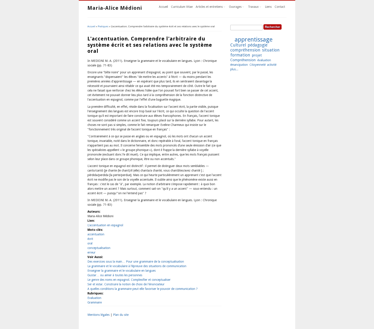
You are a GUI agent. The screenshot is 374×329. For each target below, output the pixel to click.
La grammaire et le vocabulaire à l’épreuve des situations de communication (136, 266)
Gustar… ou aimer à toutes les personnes (114, 275)
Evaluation (94, 298)
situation (271, 50)
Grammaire (94, 302)
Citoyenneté (258, 64)
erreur (91, 252)
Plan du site (121, 314)
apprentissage (253, 39)
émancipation (239, 64)
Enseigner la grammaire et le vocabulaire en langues (121, 270)
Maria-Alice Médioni (114, 8)
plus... (234, 69)
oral (89, 243)
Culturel (238, 45)
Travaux (253, 7)
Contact (280, 6)
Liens (268, 6)
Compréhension (243, 60)
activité (271, 64)
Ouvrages (234, 7)
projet (257, 55)
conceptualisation (98, 248)
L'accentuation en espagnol (105, 225)
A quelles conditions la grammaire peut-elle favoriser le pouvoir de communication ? (142, 288)
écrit (90, 239)
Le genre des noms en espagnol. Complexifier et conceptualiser (129, 279)
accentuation (95, 234)
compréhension (245, 50)
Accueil (163, 6)
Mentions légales (98, 314)
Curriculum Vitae (182, 6)
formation (240, 55)
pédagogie (258, 45)
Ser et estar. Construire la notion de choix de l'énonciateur (125, 284)
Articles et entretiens (208, 7)
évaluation (264, 60)
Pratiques (103, 26)
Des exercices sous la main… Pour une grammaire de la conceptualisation (135, 261)
